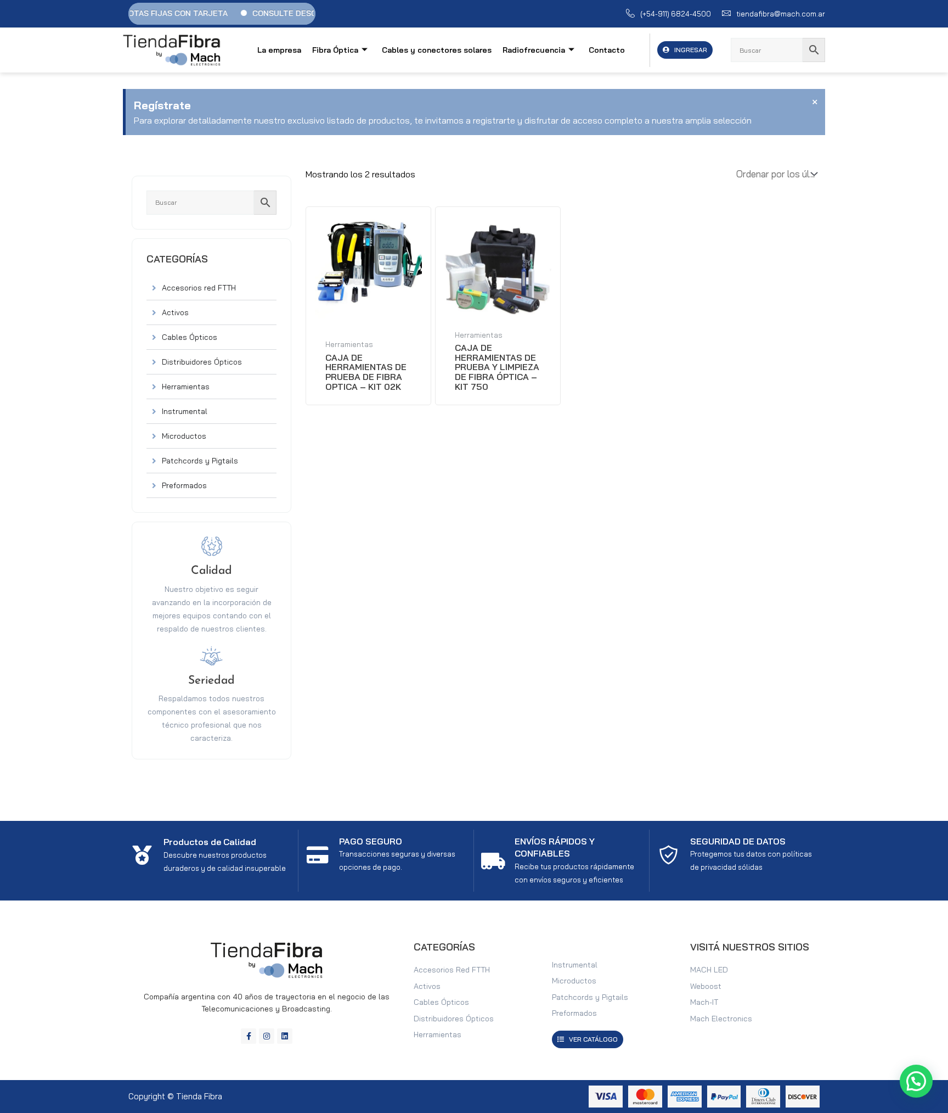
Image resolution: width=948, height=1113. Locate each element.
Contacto (607, 50)
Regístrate (162, 105)
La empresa (279, 50)
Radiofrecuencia (534, 50)
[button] (916, 1081)
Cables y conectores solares (437, 50)
